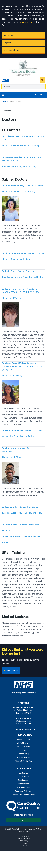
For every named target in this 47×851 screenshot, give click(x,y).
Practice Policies (23, 757)
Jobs (24, 750)
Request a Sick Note (23, 791)
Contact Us (23, 773)
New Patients (23, 776)
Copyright (23, 845)
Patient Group (23, 754)
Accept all (8, 35)
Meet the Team (23, 746)
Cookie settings (26, 22)
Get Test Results (23, 787)
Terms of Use (23, 836)
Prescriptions (23, 784)
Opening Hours (23, 739)
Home (4, 101)
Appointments (23, 780)
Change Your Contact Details (23, 795)
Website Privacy (23, 838)
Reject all (8, 42)
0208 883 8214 (28, 729)
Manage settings (12, 50)
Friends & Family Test (23, 761)
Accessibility (23, 841)
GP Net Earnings (23, 743)
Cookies (23, 843)
